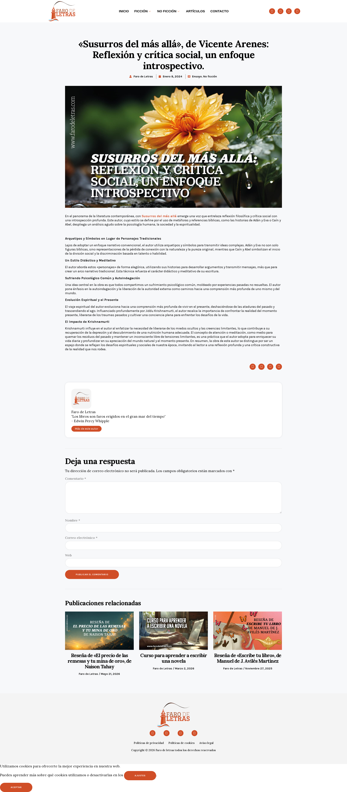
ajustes (140, 775)
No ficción (166, 11)
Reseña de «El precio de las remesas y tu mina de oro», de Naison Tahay (99, 660)
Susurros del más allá (159, 216)
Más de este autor (86, 428)
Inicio (124, 11)
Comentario (75, 478)
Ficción (141, 11)
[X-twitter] (280, 11)
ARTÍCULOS (195, 11)
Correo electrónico (81, 538)
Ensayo (197, 76)
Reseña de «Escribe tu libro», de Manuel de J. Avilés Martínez (247, 658)
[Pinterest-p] (297, 11)
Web (68, 555)
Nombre (72, 520)
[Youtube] (272, 11)
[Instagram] (289, 11)
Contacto (219, 11)
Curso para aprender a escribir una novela (173, 658)
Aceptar (16, 787)
